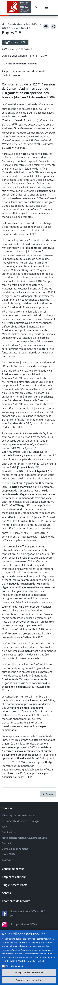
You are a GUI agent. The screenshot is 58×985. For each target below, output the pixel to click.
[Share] (53, 26)
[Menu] (47, 7)
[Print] (46, 26)
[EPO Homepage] (19, 7)
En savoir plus (39, 961)
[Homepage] (3, 24)
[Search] (36, 7)
